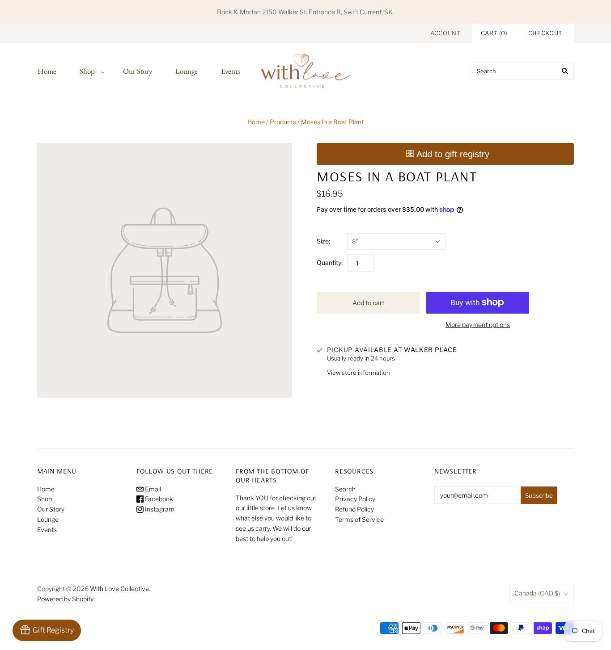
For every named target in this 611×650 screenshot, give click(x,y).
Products (283, 122)
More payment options (478, 324)
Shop (87, 71)
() (494, 33)
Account (445, 33)
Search (345, 489)
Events (230, 71)
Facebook (158, 499)
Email (152, 489)
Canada (537, 593)
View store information (358, 372)
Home (47, 71)
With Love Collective (119, 588)
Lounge (186, 71)
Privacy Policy (355, 499)
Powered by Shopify (65, 599)
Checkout (545, 33)
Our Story (137, 71)
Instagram (159, 509)
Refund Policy (354, 509)
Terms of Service (359, 519)
